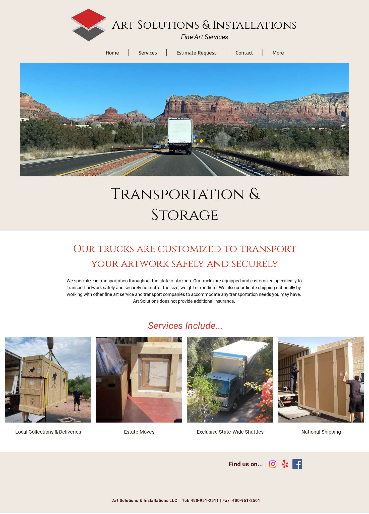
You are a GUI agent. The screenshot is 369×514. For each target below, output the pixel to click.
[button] (147, 52)
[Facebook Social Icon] (297, 464)
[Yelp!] (285, 464)
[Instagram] (273, 464)
